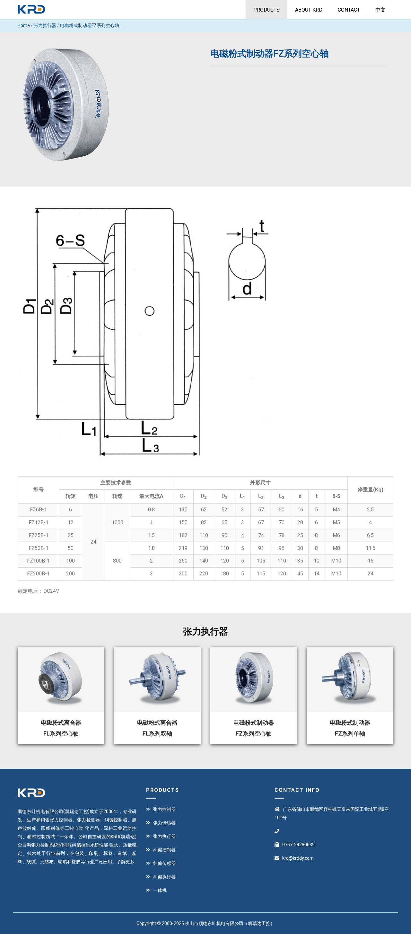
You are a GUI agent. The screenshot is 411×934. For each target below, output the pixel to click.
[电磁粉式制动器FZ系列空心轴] (253, 679)
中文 (380, 10)
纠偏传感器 (164, 863)
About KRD (308, 10)
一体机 (160, 890)
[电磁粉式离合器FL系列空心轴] (61, 679)
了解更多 (126, 861)
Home (24, 25)
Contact (349, 10)
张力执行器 (45, 25)
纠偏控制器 (164, 849)
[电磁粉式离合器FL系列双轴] (157, 679)
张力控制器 (164, 809)
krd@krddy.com (298, 858)
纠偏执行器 (164, 876)
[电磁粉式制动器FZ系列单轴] (350, 679)
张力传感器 (164, 822)
